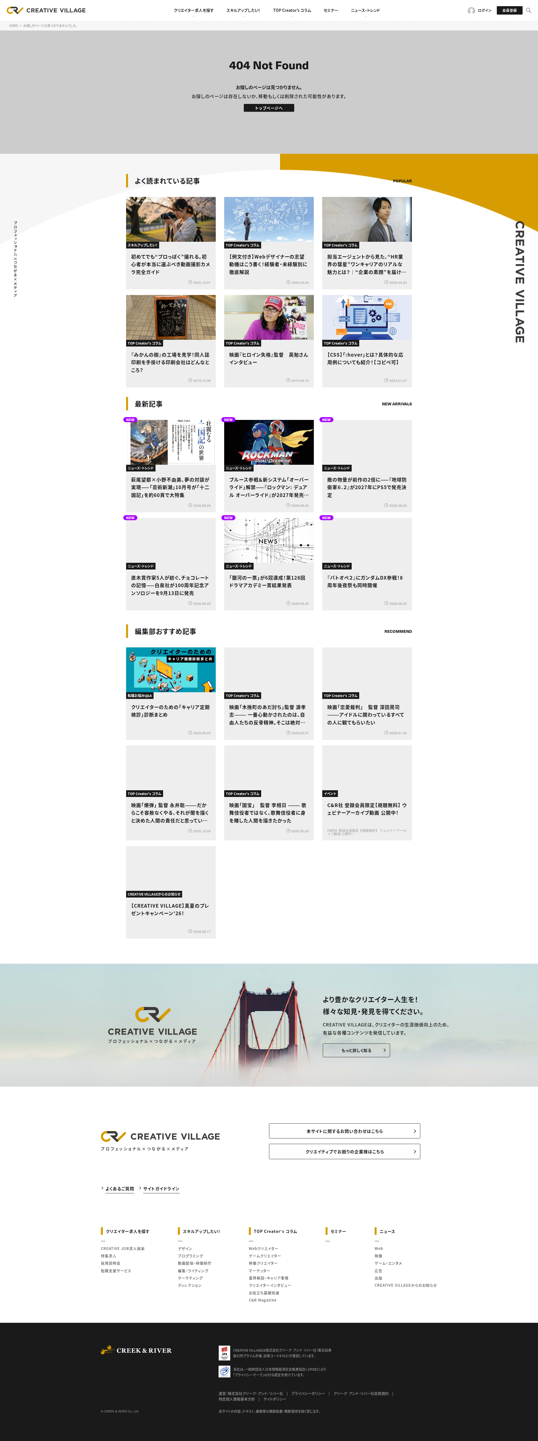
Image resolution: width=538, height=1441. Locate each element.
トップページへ (269, 108)
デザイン (185, 1248)
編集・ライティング (193, 1270)
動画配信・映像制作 (195, 1263)
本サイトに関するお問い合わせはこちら (345, 1131)
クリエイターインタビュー (270, 1285)
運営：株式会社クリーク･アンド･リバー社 (251, 1393)
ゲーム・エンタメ (388, 1263)
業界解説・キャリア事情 (269, 1277)
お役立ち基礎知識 (264, 1292)
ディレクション (190, 1285)
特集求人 (109, 1255)
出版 (378, 1277)
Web (379, 1248)
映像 (378, 1255)
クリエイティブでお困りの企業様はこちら (344, 1151)
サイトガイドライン (161, 1188)
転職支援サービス (116, 1270)
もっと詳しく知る (357, 1050)
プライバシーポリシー (308, 1393)
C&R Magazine (263, 1300)
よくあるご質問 (119, 1188)
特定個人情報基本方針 (237, 1399)
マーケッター (259, 1270)
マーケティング (190, 1277)
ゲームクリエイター (265, 1255)
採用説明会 (110, 1263)
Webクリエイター (264, 1248)
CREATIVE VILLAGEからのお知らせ (406, 1285)
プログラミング (190, 1255)
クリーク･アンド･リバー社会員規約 (361, 1393)
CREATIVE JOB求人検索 (123, 1248)
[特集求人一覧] (397, 615)
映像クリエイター (263, 1263)
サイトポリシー (274, 1399)
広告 (378, 1270)
